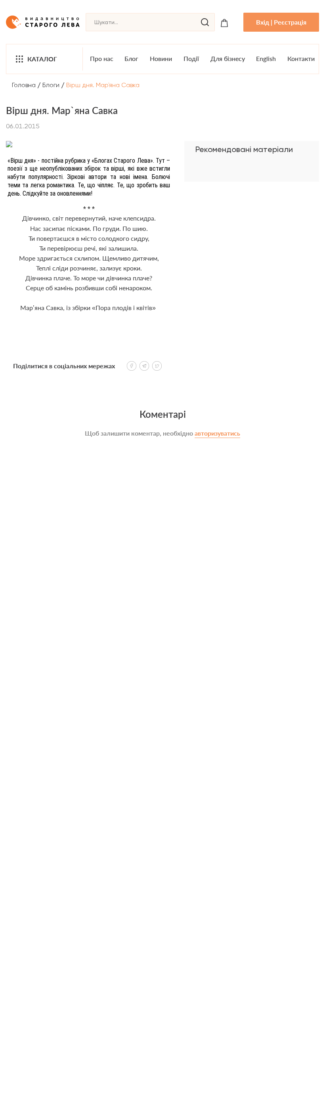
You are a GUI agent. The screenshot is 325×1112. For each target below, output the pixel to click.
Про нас (101, 58)
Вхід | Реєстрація (281, 22)
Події (191, 58)
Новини (161, 58)
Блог (131, 58)
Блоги (50, 85)
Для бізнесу (227, 58)
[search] (205, 22)
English (266, 58)
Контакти (301, 58)
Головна (24, 85)
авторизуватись (217, 433)
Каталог (42, 59)
